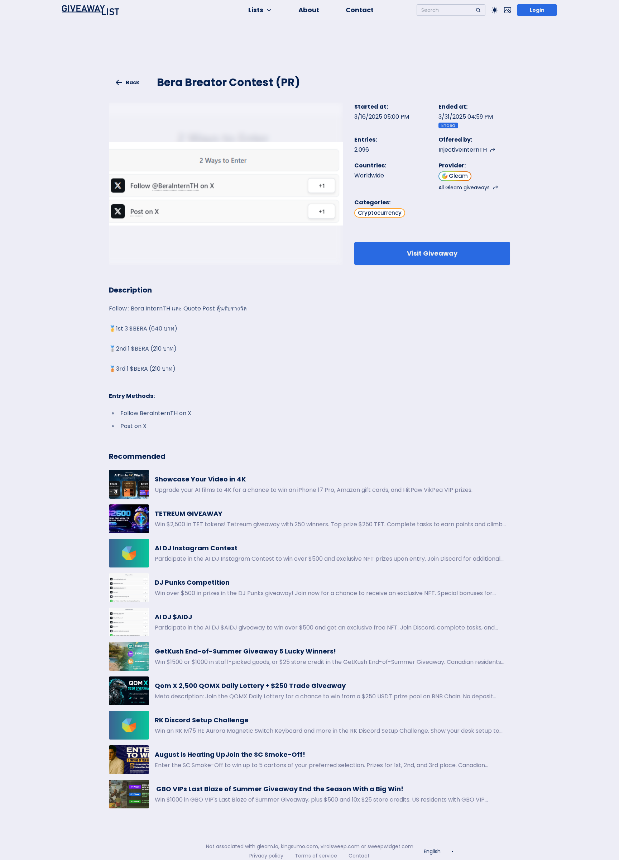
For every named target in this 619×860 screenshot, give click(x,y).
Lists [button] (255, 9)
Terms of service (316, 855)
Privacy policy (266, 855)
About (308, 9)
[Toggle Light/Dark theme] (494, 10)
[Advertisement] (309, 52)
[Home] (90, 10)
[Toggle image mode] (507, 10)
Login (537, 10)
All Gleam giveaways (464, 187)
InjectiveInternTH (462, 150)
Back (132, 82)
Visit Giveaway (432, 253)
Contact (360, 9)
